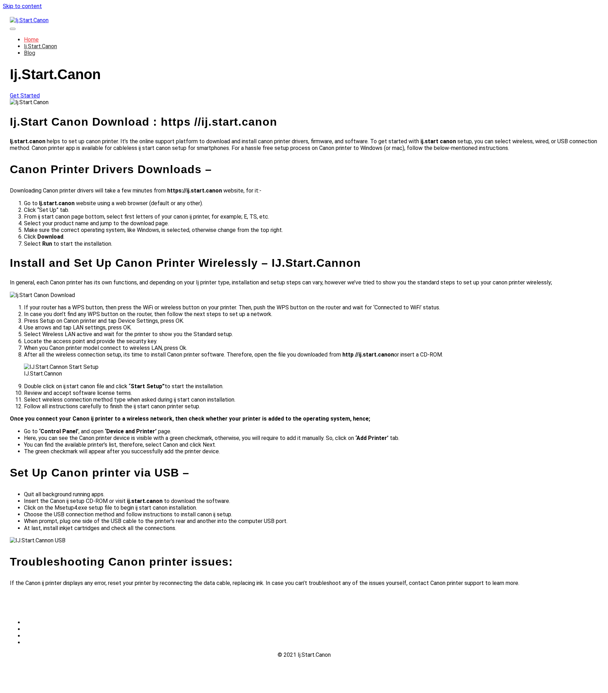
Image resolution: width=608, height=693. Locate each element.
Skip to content (22, 6)
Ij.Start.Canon (40, 46)
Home (31, 39)
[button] (25, 95)
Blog (29, 53)
